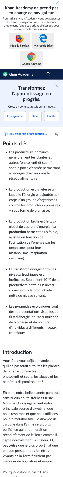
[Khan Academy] (16, 74)
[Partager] (56, 133)
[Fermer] (57, 3)
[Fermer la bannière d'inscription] (56, 85)
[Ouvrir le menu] (58, 74)
